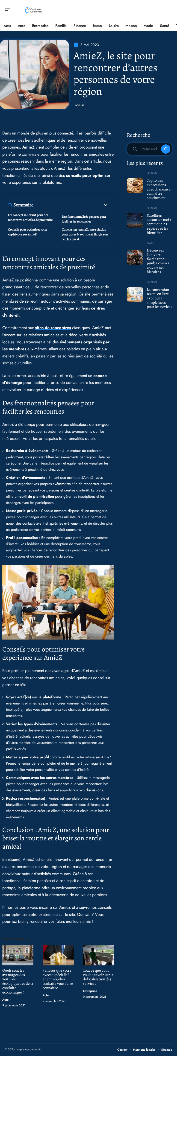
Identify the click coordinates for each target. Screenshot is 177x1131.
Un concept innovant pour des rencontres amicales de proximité (30, 217)
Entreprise (90, 991)
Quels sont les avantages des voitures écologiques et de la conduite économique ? (17, 981)
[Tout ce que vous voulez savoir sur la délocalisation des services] (98, 955)
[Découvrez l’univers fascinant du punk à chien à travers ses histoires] (135, 257)
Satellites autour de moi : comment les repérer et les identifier (159, 224)
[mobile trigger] (8, 10)
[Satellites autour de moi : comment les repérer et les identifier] (135, 220)
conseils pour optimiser (88, 175)
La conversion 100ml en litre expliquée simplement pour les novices (159, 298)
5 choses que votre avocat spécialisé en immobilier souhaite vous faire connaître (58, 979)
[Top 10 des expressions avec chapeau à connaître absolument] (135, 185)
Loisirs (80, 105)
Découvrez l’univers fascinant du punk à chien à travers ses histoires (158, 261)
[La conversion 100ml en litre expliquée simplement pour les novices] (135, 294)
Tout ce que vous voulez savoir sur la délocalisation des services (98, 977)
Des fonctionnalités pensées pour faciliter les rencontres (84, 219)
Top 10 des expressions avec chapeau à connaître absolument (159, 189)
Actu (46, 995)
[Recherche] (169, 10)
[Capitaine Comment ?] (33, 10)
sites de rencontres (53, 328)
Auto (5, 999)
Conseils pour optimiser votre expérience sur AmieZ (27, 232)
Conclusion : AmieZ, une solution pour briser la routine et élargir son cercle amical (85, 234)
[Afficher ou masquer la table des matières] (71, 205)
